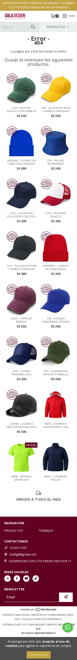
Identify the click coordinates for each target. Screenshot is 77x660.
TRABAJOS (45, 530)
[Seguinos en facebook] (17, 578)
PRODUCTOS (13, 530)
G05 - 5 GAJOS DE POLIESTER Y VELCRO (21, 214)
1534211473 (18, 548)
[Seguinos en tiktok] (36, 578)
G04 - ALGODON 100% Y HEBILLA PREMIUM (21, 267)
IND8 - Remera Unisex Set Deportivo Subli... (21, 478)
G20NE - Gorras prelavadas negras (21, 425)
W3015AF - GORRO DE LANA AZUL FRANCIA (21, 162)
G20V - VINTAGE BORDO (21, 320)
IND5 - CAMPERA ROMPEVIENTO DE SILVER (55, 425)
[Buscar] (33, 27)
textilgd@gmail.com (23, 554)
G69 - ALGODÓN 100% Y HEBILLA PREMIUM (55, 109)
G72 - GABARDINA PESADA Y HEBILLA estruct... (55, 372)
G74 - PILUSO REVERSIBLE (55, 162)
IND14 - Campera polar (55, 478)
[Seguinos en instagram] (7, 578)
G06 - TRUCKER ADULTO (55, 214)
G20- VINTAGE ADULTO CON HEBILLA (21, 109)
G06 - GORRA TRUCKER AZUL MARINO (21, 372)
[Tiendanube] (38, 610)
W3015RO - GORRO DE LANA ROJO (55, 267)
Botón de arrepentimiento (38, 633)
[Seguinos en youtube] (26, 578)
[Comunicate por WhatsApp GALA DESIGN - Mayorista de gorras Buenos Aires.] (67, 627)
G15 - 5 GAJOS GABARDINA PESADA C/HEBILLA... (55, 320)
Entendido (39, 654)
